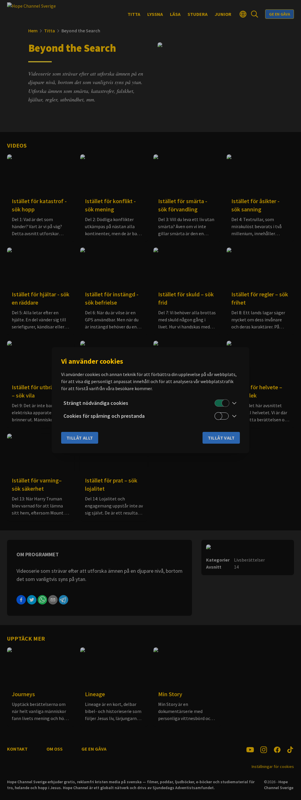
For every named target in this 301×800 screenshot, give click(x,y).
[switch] (222, 403)
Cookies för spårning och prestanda (104, 415)
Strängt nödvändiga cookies (95, 403)
